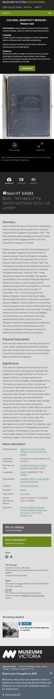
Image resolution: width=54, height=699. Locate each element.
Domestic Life (26, 516)
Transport (24, 452)
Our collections (12, 7)
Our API (27, 7)
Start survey (11, 695)
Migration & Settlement (37, 510)
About (38, 7)
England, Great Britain (29, 468)
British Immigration (28, 508)
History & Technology (29, 486)
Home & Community (38, 452)
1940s (42, 468)
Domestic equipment (29, 482)
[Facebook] (6, 557)
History (23, 490)
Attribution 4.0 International (33, 596)
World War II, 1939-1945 (30, 513)
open (20, 584)
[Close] (51, 674)
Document (24, 494)
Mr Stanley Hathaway (29, 466)
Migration (24, 479)
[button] (27, 13)
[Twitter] (11, 557)
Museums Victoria (24, 2)
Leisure (23, 455)
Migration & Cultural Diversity (32, 449)
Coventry (43, 466)
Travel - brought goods (39, 479)
